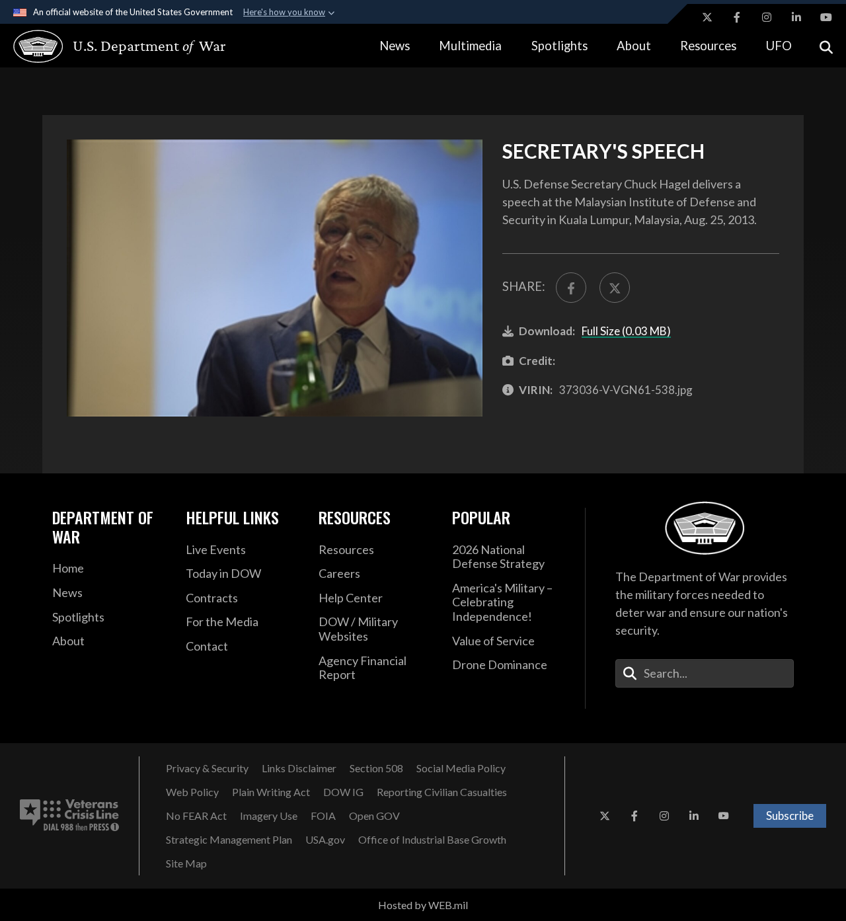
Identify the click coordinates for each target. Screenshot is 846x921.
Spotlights (559, 45)
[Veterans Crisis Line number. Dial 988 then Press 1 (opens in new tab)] (69, 815)
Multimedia (470, 45)
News (394, 45)
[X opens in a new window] (707, 17)
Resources (708, 45)
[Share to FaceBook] (571, 287)
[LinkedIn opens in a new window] (796, 17)
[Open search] (826, 45)
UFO (779, 45)
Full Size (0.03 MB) (626, 331)
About (634, 45)
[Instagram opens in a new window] (767, 17)
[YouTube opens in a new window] (826, 17)
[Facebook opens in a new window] (737, 17)
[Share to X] (614, 287)
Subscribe (790, 815)
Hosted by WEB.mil (423, 905)
